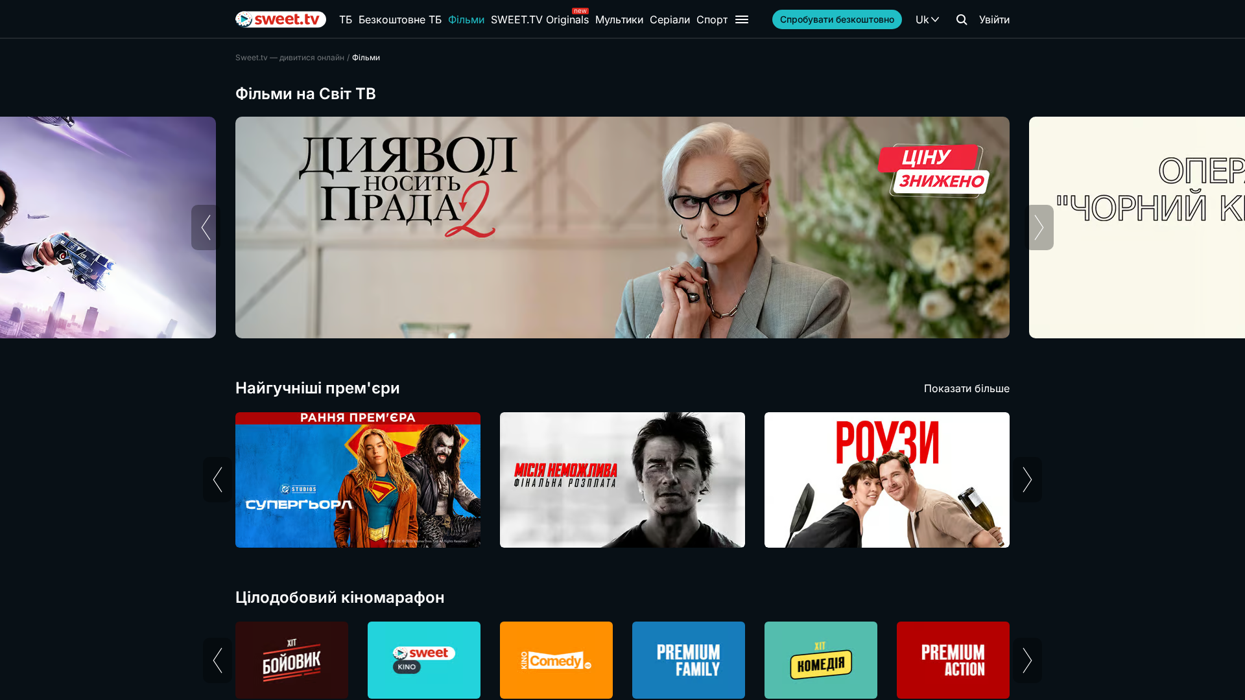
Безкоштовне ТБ (400, 19)
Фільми (466, 19)
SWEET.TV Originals (540, 19)
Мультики (619, 19)
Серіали (670, 19)
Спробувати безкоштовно (837, 19)
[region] (622, 227)
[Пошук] (961, 19)
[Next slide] (1039, 227)
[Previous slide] (205, 227)
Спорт (712, 19)
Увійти (994, 19)
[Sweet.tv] (280, 19)
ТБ (345, 19)
